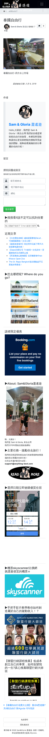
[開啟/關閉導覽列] (42, 4)
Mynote (33, 733)
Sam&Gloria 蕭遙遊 (24, 730)
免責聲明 (24, 719)
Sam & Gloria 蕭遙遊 (19, 26)
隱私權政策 (24, 725)
